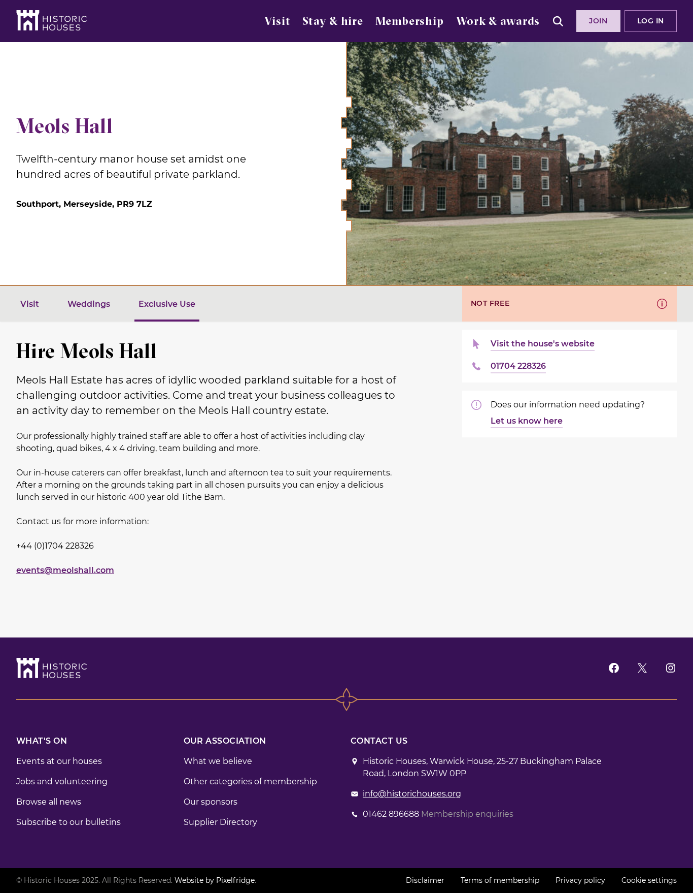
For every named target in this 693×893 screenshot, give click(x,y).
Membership (409, 22)
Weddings (88, 304)
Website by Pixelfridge (215, 880)
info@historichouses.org (412, 794)
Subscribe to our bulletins (68, 822)
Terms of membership (500, 880)
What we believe (218, 761)
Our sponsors (210, 802)
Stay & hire (332, 22)
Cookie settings (649, 880)
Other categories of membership (250, 781)
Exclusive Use (166, 304)
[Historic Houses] (51, 20)
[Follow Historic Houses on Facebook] (614, 667)
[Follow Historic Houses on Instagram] (671, 667)
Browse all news (48, 802)
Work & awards (498, 22)
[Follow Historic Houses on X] (642, 667)
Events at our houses (59, 761)
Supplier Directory (220, 822)
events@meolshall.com (65, 570)
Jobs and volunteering (62, 781)
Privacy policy (580, 880)
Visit (277, 22)
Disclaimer (425, 880)
